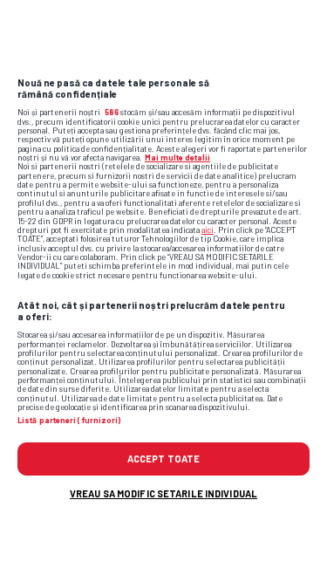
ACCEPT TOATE (163, 458)
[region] (163, 291)
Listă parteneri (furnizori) (68, 420)
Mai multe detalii (177, 157)
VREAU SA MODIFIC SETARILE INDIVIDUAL (163, 493)
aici (207, 230)
